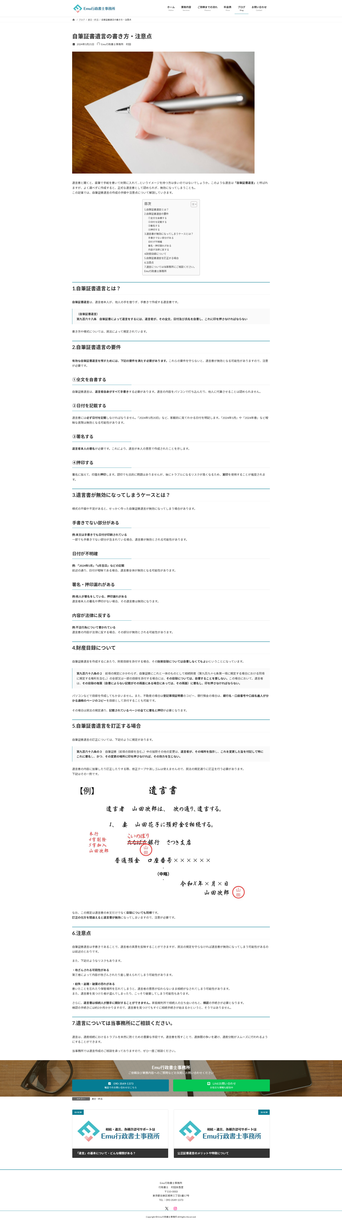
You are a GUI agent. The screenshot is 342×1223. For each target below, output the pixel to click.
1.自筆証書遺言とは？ (156, 209)
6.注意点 (149, 262)
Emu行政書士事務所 (155, 271)
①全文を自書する (157, 218)
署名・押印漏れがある (159, 245)
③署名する (154, 225)
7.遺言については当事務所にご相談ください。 (170, 266)
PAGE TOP (331, 1183)
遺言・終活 (97, 1098)
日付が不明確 (155, 241)
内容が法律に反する (158, 249)
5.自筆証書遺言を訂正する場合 (161, 258)
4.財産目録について (155, 253)
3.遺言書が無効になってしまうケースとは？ (168, 233)
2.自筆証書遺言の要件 (156, 213)
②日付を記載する (157, 221)
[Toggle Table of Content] (192, 204)
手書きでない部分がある (161, 237)
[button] (120, 1085)
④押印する (154, 229)
